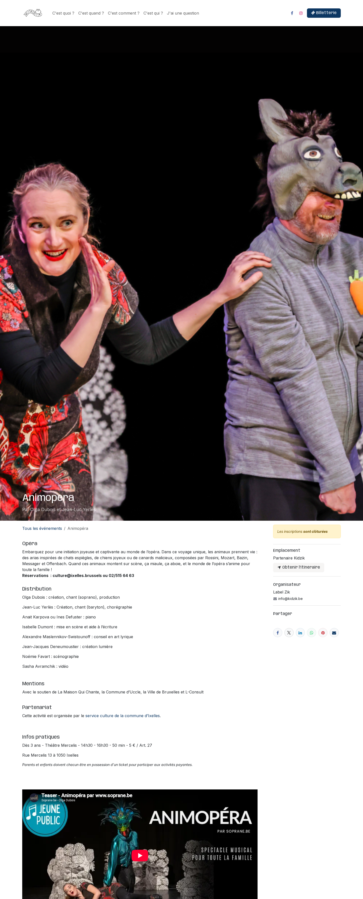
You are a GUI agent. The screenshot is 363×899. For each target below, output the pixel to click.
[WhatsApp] (311, 632)
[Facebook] (292, 13)
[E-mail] (334, 632)
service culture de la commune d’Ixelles (122, 715)
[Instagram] (301, 13)
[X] (289, 632)
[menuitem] (63, 13)
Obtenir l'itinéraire (300, 567)
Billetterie (326, 13)
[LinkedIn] (300, 632)
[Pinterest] (322, 632)
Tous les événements (42, 528)
